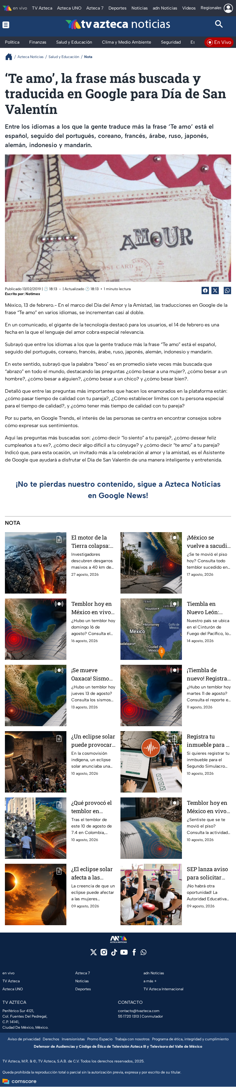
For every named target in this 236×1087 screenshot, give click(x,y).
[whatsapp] (143, 953)
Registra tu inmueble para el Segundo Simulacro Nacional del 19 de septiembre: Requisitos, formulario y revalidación (208, 741)
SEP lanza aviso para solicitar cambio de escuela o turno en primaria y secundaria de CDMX (207, 873)
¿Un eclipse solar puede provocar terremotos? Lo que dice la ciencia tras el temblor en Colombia (93, 741)
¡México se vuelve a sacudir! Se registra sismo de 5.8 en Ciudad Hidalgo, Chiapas (209, 542)
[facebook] (134, 954)
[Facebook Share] (205, 290)
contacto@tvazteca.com (138, 1011)
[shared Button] (227, 290)
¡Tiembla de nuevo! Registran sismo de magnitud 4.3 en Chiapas (209, 674)
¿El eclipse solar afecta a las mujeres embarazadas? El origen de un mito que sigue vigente (93, 873)
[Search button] (219, 25)
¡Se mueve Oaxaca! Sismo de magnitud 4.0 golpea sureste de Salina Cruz (92, 674)
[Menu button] (17, 25)
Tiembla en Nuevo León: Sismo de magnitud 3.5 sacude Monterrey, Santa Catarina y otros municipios (209, 608)
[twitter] (93, 954)
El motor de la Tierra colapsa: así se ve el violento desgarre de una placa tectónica (92, 542)
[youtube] (124, 954)
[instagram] (104, 954)
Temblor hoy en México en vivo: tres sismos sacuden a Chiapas (91, 608)
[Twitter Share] (215, 290)
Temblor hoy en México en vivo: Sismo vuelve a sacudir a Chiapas (207, 807)
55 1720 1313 (128, 1016)
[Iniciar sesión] (228, 8)
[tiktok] (114, 954)
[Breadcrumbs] (11, 56)
